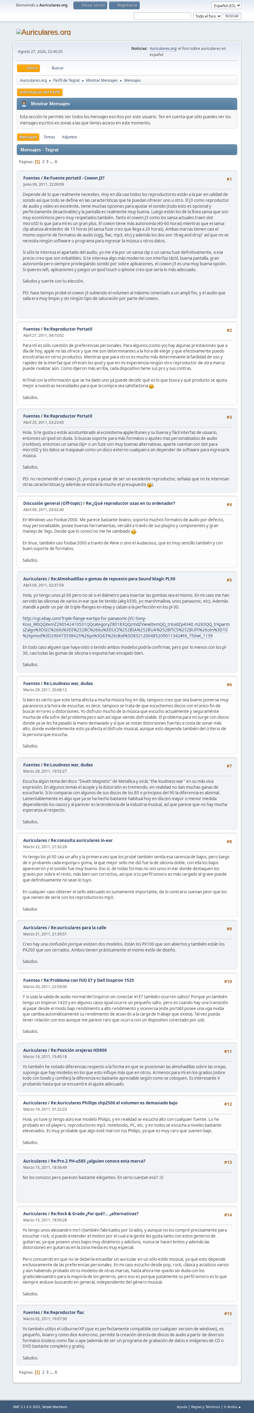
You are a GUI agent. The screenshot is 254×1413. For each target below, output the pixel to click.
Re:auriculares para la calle (78, 927)
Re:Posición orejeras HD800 (79, 1050)
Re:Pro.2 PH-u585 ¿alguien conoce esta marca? (98, 1161)
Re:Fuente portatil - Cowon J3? (74, 178)
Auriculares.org (163, 48)
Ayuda (182, 1406)
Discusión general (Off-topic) (52, 503)
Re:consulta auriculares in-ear (82, 840)
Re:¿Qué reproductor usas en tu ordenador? (130, 503)
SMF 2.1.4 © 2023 (26, 1407)
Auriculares (35, 579)
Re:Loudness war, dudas (68, 683)
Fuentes (31, 178)
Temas (49, 137)
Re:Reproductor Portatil (68, 329)
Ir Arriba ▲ (232, 1406)
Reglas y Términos (205, 1406)
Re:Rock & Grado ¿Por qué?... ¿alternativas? (94, 1213)
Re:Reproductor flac (64, 1312)
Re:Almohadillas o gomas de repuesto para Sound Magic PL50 (113, 579)
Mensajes (28, 137)
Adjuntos (69, 137)
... (52, 161)
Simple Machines (54, 1407)
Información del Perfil (40, 92)
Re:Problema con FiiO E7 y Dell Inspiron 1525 (89, 980)
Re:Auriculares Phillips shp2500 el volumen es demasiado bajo (114, 1103)
